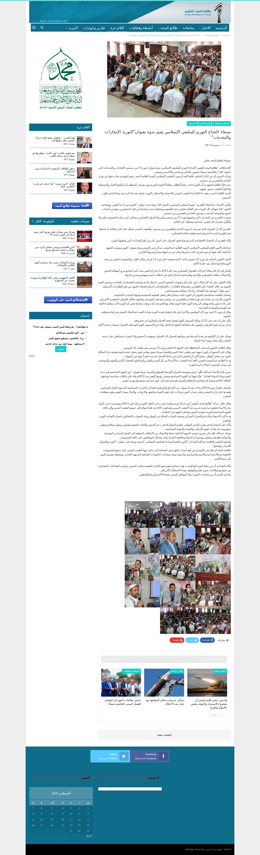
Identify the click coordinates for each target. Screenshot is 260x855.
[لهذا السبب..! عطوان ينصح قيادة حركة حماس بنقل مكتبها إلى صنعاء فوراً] (84, 142)
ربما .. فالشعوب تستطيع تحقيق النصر (66, 338)
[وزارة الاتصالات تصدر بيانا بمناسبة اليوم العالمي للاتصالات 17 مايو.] (84, 267)
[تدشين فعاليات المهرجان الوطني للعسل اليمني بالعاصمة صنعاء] (121, 683)
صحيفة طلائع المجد (67, 206)
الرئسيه (221, 27)
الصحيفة (192, 123)
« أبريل (89, 835)
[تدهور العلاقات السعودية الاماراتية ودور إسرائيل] (84, 173)
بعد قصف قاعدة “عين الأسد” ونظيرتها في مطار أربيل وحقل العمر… (53, 154)
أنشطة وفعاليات (141, 27)
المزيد (73, 27)
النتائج (32, 355)
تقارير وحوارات (94, 27)
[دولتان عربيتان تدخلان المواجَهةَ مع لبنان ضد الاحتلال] (164, 683)
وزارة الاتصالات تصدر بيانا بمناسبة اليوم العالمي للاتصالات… (54, 264)
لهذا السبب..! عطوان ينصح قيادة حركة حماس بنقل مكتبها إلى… (55, 139)
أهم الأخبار (205, 123)
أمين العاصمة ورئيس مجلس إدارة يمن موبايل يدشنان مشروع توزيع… (55, 248)
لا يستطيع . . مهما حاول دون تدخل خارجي (64, 343)
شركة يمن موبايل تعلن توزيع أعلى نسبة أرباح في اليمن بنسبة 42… (54, 233)
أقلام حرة (117, 27)
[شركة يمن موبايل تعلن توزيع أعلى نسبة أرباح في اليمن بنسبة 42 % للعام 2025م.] (84, 236)
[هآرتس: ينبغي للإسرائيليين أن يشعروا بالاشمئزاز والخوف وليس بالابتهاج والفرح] (207, 683)
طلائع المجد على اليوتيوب (63, 300)
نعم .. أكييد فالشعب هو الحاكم (70, 332)
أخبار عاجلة (220, 671)
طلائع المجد (169, 27)
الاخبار (206, 27)
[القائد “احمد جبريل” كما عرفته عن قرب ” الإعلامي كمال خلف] (84, 188)
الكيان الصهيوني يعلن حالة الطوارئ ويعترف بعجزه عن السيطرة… (52, 279)
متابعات (188, 27)
